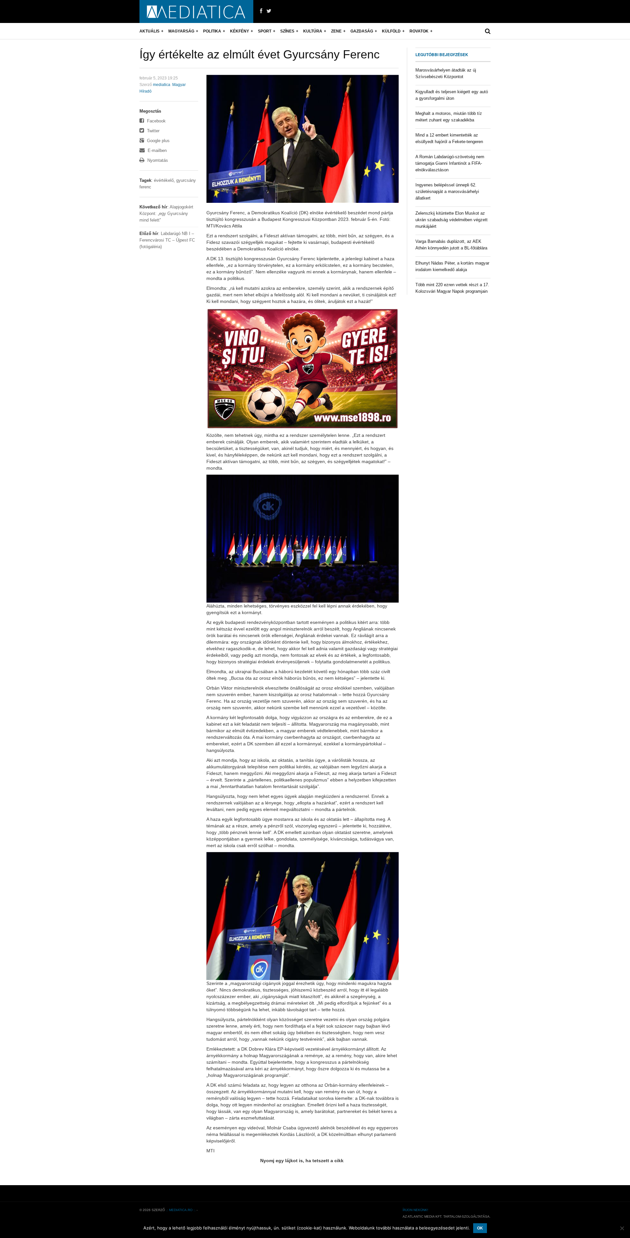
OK (480, 1228)
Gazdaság (361, 31)
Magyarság (181, 31)
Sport (264, 31)
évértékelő (164, 180)
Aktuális (149, 31)
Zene (336, 31)
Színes (287, 31)
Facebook (156, 120)
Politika (212, 31)
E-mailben (156, 150)
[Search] (488, 31)
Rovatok (419, 31)
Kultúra (312, 31)
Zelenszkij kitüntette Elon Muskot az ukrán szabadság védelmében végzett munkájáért (451, 220)
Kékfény (239, 31)
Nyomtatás (157, 160)
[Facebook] (261, 11)
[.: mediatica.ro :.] (196, 11)
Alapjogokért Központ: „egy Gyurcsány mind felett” (166, 213)
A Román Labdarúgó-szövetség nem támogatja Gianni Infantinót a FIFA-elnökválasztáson (449, 163)
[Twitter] (268, 11)
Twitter (152, 130)
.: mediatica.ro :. (181, 1210)
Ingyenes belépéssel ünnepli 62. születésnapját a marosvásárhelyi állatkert (447, 191)
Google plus (158, 140)
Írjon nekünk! (415, 1210)
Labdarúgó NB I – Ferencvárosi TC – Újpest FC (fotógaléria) (167, 240)
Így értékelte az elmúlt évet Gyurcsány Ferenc (259, 54)
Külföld (391, 31)
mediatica (161, 84)
